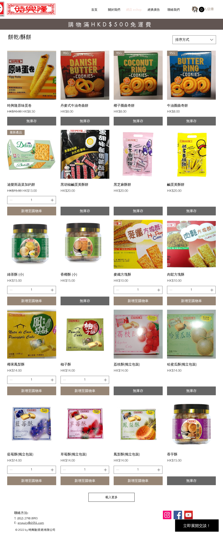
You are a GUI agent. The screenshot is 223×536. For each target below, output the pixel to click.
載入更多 (111, 497)
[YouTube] (188, 515)
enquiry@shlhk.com (31, 523)
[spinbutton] (31, 200)
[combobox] (194, 39)
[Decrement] (10, 200)
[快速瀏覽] (31, 75)
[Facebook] (178, 515)
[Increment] (52, 200)
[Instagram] (167, 515)
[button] (199, 9)
